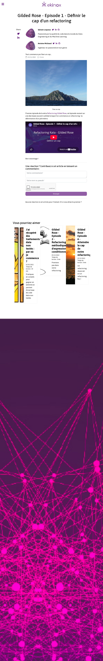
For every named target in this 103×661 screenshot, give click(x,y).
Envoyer (56, 194)
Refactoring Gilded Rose (56, 113)
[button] (3, 5)
